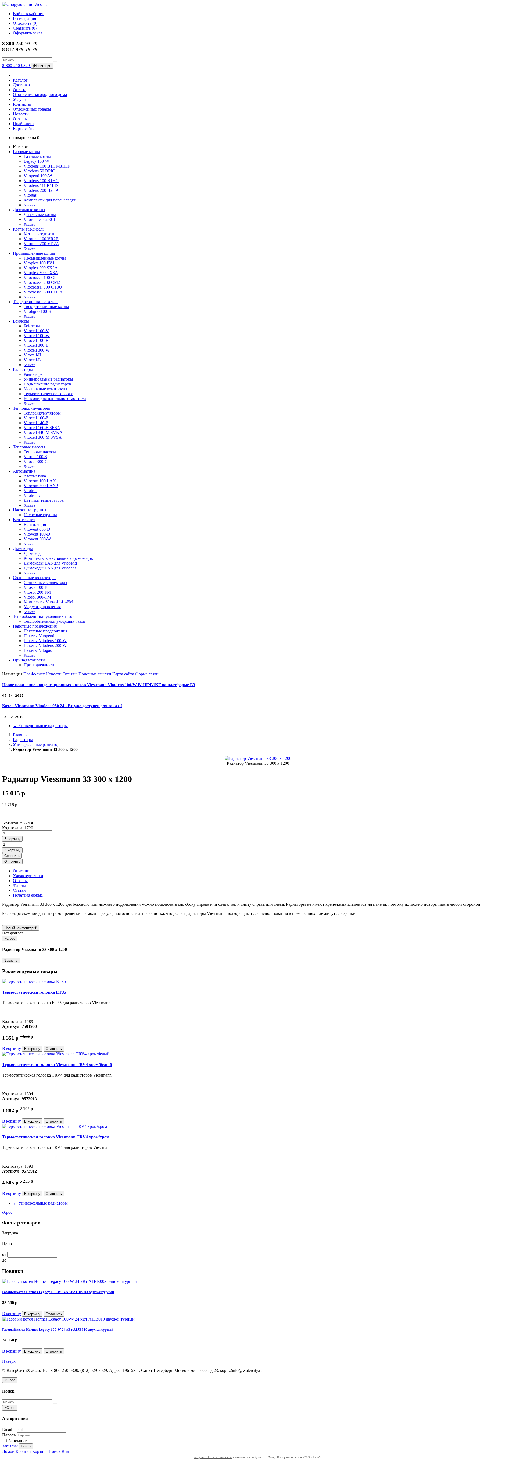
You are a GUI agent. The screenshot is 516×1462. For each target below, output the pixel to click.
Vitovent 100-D (37, 534)
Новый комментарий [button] (20, 928)
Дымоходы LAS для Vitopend (50, 563)
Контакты (22, 104)
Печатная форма (28, 895)
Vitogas (30, 195)
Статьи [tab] (19, 890)
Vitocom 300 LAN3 (41, 485)
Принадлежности (29, 660)
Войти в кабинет (28, 13)
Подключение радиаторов (47, 384)
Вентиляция (24, 519)
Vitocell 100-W (37, 335)
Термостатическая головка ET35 (34, 992)
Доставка (21, 85)
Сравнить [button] (12, 856)
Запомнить (18, 1441)
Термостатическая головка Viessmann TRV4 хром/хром (55, 1137)
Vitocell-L (32, 359)
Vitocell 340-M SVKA (43, 432)
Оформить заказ (27, 33)
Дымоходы (23, 548)
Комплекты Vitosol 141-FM (48, 602)
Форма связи (147, 674)
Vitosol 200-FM (37, 592)
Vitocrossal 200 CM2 (42, 282)
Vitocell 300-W (37, 350)
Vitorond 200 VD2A (41, 243)
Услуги (19, 99)
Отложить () (25, 23)
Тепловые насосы (29, 447)
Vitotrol (30, 490)
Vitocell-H (32, 355)
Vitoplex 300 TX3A (41, 272)
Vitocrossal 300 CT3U (43, 287)
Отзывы (20, 118)
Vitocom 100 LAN (40, 481)
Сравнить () (25, 28)
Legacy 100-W (36, 161)
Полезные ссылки (94, 674)
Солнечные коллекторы (34, 577)
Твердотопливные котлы (35, 301)
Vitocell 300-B (36, 345)
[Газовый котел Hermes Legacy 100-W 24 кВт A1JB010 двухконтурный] (68, 1319)
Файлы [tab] (19, 885)
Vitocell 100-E (36, 418)
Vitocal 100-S (35, 456)
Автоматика (24, 471)
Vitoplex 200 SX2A (41, 268)
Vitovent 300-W (37, 539)
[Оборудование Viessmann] (27, 4)
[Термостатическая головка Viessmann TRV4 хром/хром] (54, 1126)
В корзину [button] (12, 839)
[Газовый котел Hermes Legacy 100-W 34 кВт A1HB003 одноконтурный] (69, 1281)
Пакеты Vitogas (38, 650)
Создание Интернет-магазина (213, 1457)
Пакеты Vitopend (39, 635)
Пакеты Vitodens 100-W (45, 640)
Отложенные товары (32, 109)
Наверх (9, 1361)
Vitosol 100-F (35, 587)
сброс (7, 1212)
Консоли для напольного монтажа (55, 398)
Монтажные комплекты (45, 389)
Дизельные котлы (29, 209)
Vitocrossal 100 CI (39, 277)
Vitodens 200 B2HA (41, 190)
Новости (21, 114)
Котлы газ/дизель (28, 229)
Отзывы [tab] (20, 880)
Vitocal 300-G (36, 461)
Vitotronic (32, 495)
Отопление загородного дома (40, 94)
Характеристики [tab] (28, 875)
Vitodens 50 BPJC (39, 171)
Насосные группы (29, 510)
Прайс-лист (23, 123)
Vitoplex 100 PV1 (39, 263)
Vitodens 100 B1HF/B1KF (47, 166)
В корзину (11, 1048)
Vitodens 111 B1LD (41, 185)
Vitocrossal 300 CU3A (43, 292)
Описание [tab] (22, 871)
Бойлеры (21, 321)
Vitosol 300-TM (37, 597)
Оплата (19, 89)
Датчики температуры (44, 500)
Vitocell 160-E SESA (42, 427)
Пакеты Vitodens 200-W (45, 645)
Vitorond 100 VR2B (41, 238)
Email (7, 1429)
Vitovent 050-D (37, 529)
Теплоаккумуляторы (31, 408)
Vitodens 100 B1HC (41, 180)
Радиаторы (23, 369)
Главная (20, 734)
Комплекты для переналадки (50, 200)
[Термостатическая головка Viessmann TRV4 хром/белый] (55, 1054)
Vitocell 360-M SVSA (43, 437)
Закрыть (11, 960)
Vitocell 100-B (36, 340)
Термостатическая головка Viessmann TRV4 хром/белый (57, 1064)
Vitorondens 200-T (40, 219)
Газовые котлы (26, 151)
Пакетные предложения (35, 626)
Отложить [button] (12, 861)
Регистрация (24, 18)
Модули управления (42, 606)
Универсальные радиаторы (48, 379)
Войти (26, 1446)
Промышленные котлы (34, 253)
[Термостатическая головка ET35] (34, 981)
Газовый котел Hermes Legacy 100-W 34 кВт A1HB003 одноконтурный (58, 1292)
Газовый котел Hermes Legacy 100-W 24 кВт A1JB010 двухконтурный (57, 1330)
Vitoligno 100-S (37, 311)
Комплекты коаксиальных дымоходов (58, 558)
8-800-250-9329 (16, 65)
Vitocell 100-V (36, 330)
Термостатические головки (48, 393)
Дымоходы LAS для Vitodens (50, 568)
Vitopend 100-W (38, 176)
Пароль (9, 1435)
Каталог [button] (20, 80)
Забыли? (10, 1446)
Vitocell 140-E (36, 422)
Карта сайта (24, 128)
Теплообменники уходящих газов (43, 616)
